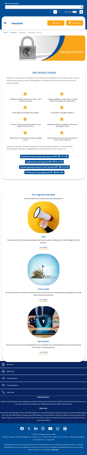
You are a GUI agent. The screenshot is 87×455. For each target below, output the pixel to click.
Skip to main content (11, 3)
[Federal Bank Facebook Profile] (22, 428)
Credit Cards (61, 401)
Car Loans (18, 404)
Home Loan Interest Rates (35, 418)
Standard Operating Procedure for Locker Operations (44, 167)
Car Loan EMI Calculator (46, 413)
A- (50, 12)
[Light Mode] (74, 12)
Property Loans (36, 404)
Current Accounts (50, 401)
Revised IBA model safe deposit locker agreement (44, 156)
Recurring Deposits (24, 401)
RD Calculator (14, 413)
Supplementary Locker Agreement (44, 162)
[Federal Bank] (17, 23)
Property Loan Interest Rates (15, 418)
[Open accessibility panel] (81, 12)
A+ (60, 12)
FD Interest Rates (49, 415)
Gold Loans (26, 404)
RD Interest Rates (62, 415)
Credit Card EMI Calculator (78, 413)
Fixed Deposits (12, 401)
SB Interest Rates (75, 415)
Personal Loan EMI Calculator (12, 415)
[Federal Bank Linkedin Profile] (36, 428)
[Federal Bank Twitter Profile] (29, 428)
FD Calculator (4, 413)
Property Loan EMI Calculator (32, 415)
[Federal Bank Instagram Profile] (43, 428)
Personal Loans (72, 401)
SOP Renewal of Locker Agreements (44, 172)
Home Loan (82, 401)
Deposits (4, 401)
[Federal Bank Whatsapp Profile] (57, 428)
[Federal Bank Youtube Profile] (50, 428)
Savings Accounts (38, 401)
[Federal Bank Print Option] (65, 428)
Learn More (43, 247)
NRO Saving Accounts (65, 404)
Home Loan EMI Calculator (28, 413)
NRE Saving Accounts (49, 404)
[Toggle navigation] (5, 23)
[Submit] (82, 7)
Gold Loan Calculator (62, 413)
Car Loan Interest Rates (70, 418)
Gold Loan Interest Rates (53, 418)
